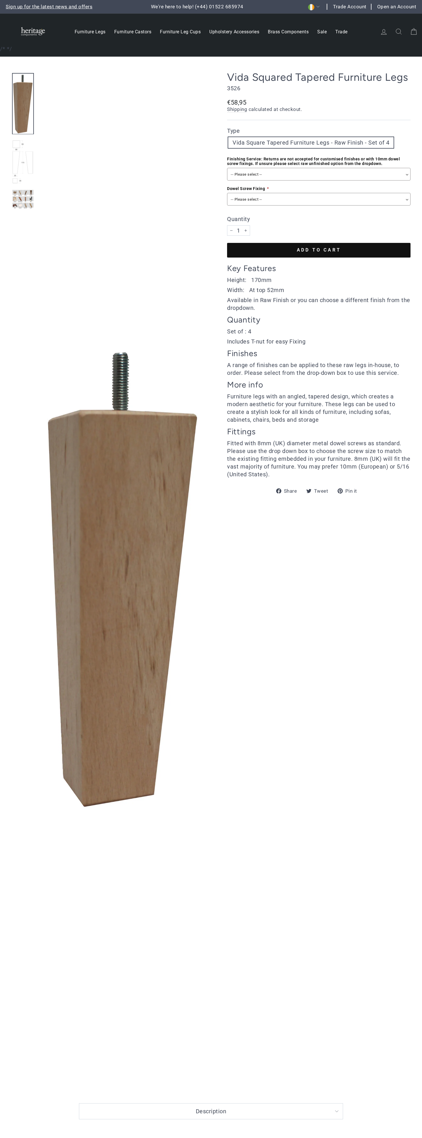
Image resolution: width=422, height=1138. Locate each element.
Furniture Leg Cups (180, 31)
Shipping (237, 109)
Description (211, 1111)
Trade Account (350, 6)
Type (233, 130)
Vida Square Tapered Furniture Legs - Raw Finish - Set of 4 (311, 142)
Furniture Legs (90, 31)
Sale (322, 31)
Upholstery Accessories (234, 31)
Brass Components (288, 31)
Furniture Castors (133, 31)
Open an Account (397, 6)
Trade (341, 31)
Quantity (238, 219)
